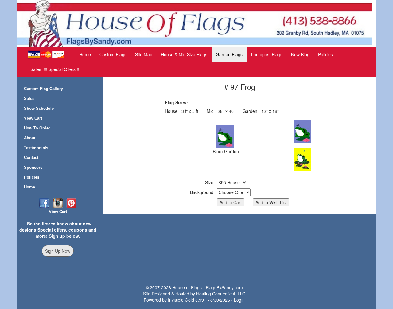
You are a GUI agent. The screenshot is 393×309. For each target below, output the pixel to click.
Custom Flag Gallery (43, 88)
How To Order (37, 128)
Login (239, 300)
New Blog (300, 54)
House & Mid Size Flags (184, 54)
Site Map (143, 54)
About (29, 138)
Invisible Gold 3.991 (188, 300)
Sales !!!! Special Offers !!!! (56, 69)
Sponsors (33, 167)
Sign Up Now (57, 251)
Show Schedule (39, 108)
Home (85, 54)
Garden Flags (229, 54)
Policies (325, 54)
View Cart (33, 118)
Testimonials (36, 147)
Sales (29, 98)
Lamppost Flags (266, 54)
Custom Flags (112, 54)
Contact (31, 157)
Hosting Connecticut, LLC (220, 294)
